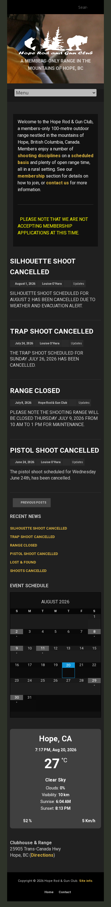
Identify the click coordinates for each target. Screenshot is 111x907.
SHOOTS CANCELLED (28, 571)
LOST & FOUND (23, 562)
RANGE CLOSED (35, 391)
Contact (65, 892)
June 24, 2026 (24, 462)
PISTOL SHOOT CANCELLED (54, 450)
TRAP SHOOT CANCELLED (51, 331)
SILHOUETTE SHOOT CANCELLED (38, 528)
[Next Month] (94, 601)
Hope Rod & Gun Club (52, 402)
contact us (57, 182)
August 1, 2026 (25, 283)
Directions (42, 855)
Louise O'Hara (52, 283)
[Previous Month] (16, 601)
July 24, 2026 (24, 343)
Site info (85, 881)
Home (49, 892)
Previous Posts (33, 502)
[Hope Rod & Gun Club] (55, 28)
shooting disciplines (39, 155)
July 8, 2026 (23, 402)
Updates (78, 283)
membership (31, 176)
